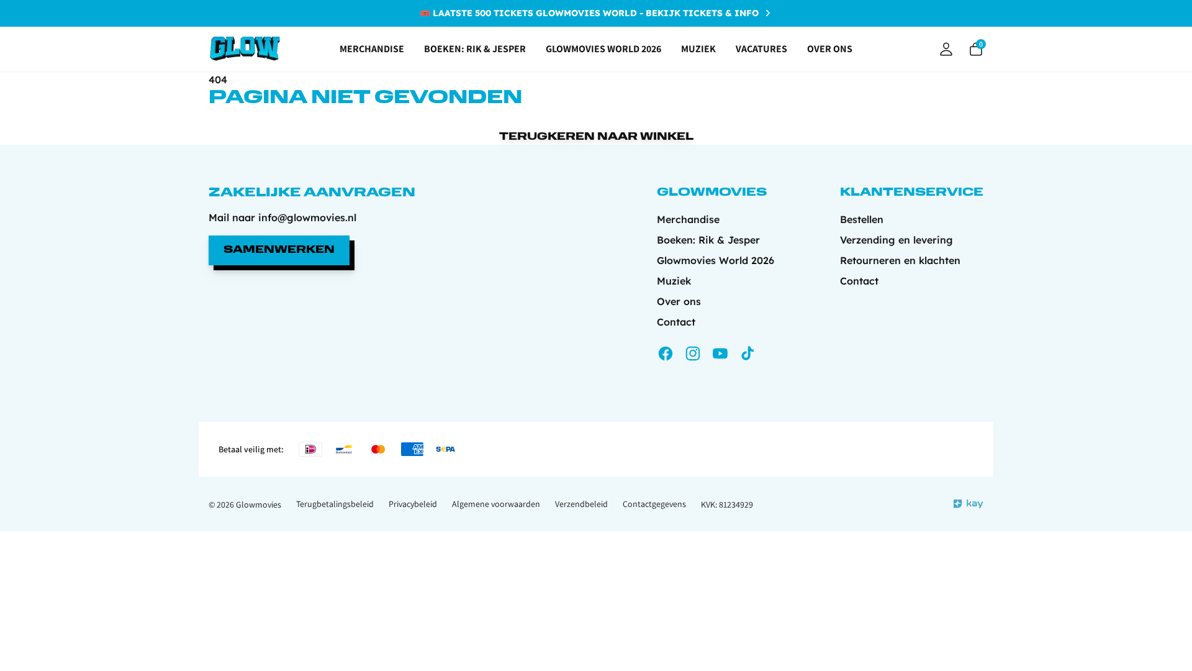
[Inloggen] (946, 49)
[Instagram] (693, 353)
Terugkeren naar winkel (596, 137)
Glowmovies (258, 504)
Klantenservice (911, 193)
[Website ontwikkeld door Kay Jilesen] (968, 504)
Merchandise (372, 48)
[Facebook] (665, 353)
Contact (676, 322)
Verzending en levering (896, 240)
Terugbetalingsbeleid (335, 503)
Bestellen (861, 219)
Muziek (698, 48)
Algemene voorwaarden (496, 503)
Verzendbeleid (581, 503)
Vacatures (761, 48)
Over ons (829, 48)
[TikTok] (747, 353)
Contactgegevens (654, 503)
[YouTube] (720, 353)
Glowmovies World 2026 (603, 48)
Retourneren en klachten (900, 260)
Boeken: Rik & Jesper (475, 48)
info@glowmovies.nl (307, 217)
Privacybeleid (413, 503)
